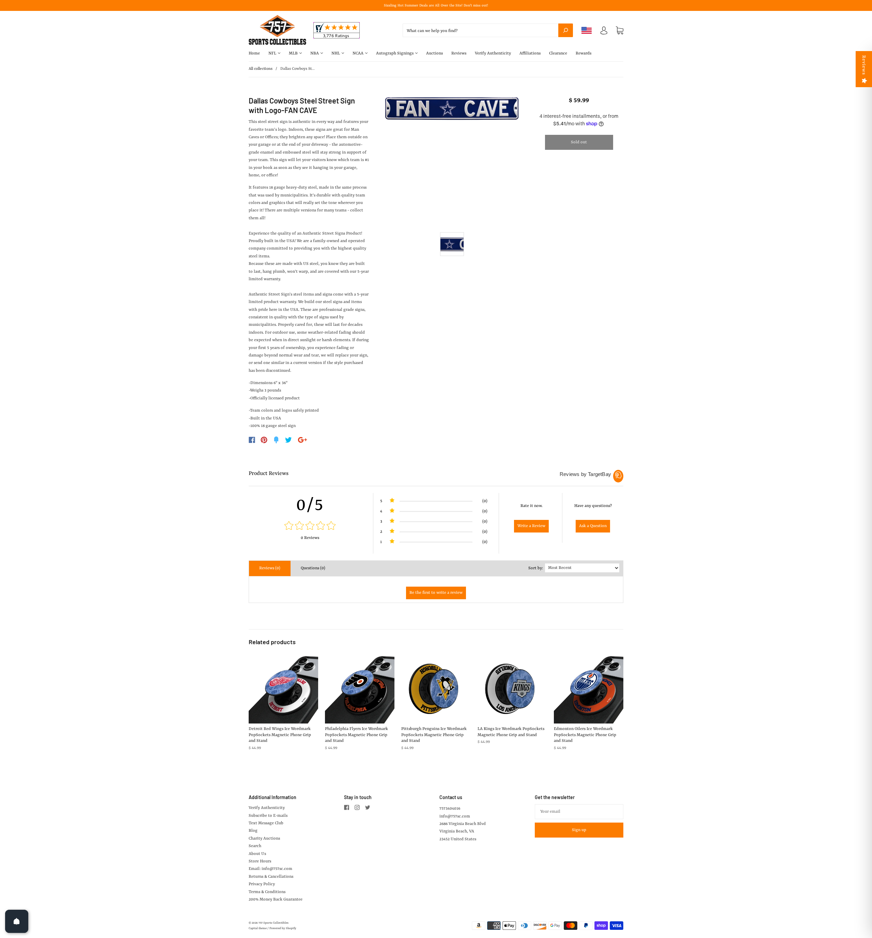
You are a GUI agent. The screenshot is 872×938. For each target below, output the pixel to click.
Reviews (458, 53)
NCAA (358, 53)
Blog (253, 830)
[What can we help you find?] (488, 31)
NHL (336, 53)
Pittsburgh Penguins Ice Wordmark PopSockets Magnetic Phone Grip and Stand (434, 735)
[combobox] (488, 30)
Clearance (558, 53)
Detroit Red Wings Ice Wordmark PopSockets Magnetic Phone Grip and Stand (280, 735)
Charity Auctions (264, 838)
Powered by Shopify (282, 928)
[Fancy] (276, 439)
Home (254, 53)
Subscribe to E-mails (268, 815)
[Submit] (565, 30)
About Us (257, 854)
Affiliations (530, 53)
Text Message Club (266, 823)
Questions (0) (313, 568)
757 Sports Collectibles (274, 923)
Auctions (434, 53)
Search (255, 846)
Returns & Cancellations (271, 876)
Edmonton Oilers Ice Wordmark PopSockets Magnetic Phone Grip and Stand (585, 735)
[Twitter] (288, 439)
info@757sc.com (454, 816)
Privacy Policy (262, 884)
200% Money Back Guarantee (275, 899)
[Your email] (579, 811)
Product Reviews (269, 474)
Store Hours (260, 861)
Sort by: (535, 568)
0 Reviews (310, 538)
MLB (294, 53)
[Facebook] (252, 439)
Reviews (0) (269, 568)
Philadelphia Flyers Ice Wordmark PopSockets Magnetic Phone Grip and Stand (356, 735)
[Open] (16, 921)
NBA (315, 53)
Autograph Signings (395, 53)
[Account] (604, 32)
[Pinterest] (264, 439)
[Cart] (619, 30)
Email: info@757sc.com (270, 869)
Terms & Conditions (267, 892)
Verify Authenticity (493, 53)
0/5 (310, 505)
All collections (260, 69)
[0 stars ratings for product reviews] (310, 526)
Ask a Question (593, 526)
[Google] (302, 439)
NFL (272, 53)
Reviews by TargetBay (585, 474)
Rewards (583, 53)
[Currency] (586, 30)
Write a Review (531, 526)
